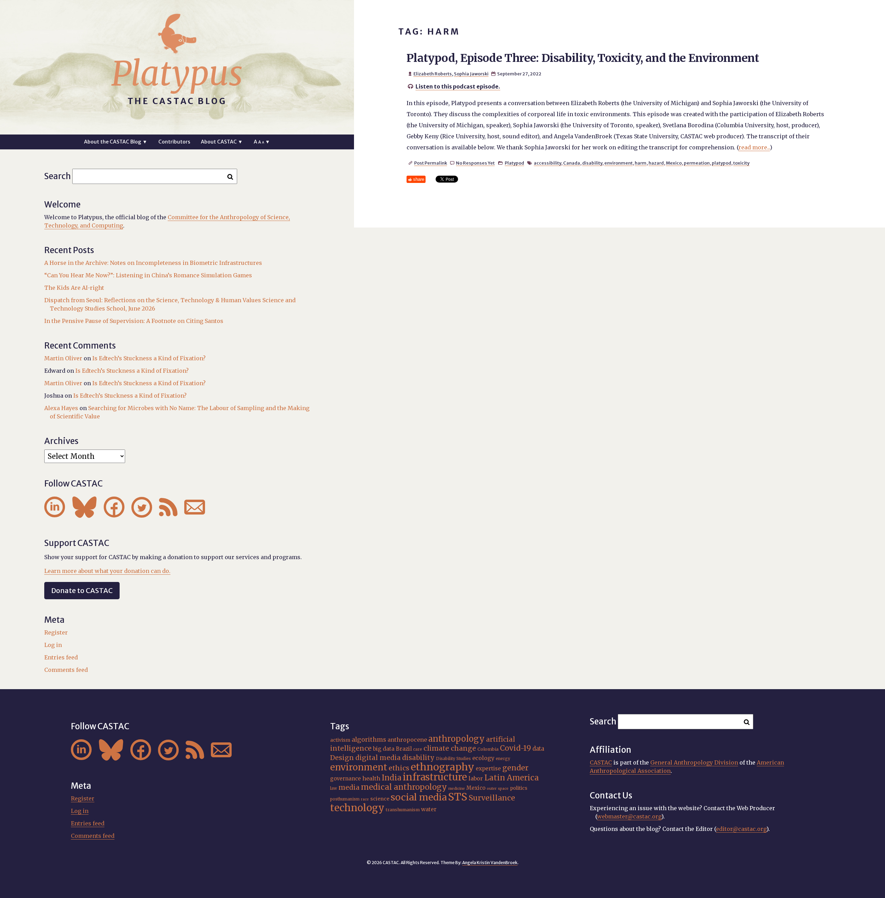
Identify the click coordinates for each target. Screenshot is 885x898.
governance (345, 778)
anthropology (456, 739)
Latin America (511, 778)
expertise (488, 768)
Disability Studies (453, 758)
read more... (754, 147)
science (379, 799)
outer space (498, 788)
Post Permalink (430, 163)
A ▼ (262, 142)
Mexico (674, 163)
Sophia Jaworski (471, 73)
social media (419, 797)
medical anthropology (404, 787)
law (333, 788)
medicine (456, 788)
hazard (656, 163)
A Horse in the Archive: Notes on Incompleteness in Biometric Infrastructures (153, 262)
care (417, 749)
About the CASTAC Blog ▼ (115, 142)
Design (342, 757)
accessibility (547, 163)
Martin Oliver (63, 358)
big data (383, 749)
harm (640, 163)
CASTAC (601, 762)
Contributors (174, 142)
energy (503, 758)
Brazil (404, 749)
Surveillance (492, 798)
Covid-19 (515, 748)
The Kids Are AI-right (74, 287)
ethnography (442, 767)
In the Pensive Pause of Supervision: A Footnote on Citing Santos (133, 320)
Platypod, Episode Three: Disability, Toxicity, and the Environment (583, 58)
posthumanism (345, 799)
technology (357, 808)
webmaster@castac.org (629, 816)
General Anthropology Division (694, 762)
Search (57, 176)
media (349, 787)
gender (515, 767)
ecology (483, 757)
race (365, 799)
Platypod (514, 163)
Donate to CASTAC (82, 590)
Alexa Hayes (61, 408)
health (371, 778)
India (391, 778)
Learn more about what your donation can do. (107, 570)
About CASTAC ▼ (222, 142)
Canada (571, 163)
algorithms (369, 739)
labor (475, 778)
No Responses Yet (475, 163)
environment (618, 163)
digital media (378, 757)
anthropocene (407, 739)
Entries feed (61, 657)
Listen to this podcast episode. (458, 86)
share (418, 179)
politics (518, 788)
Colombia (488, 749)
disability (592, 163)
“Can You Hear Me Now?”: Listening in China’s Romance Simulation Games (148, 275)
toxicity (741, 163)
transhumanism (403, 809)
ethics (399, 768)
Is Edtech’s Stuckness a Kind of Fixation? (149, 358)
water (429, 809)
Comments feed (66, 669)
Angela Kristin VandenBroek (490, 862)
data (538, 748)
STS (457, 796)
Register (56, 632)
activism (340, 740)
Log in (53, 644)
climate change (449, 748)
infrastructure (435, 777)
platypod (721, 163)
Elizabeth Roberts (432, 73)
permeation (697, 163)
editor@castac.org (741, 828)
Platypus (177, 73)
